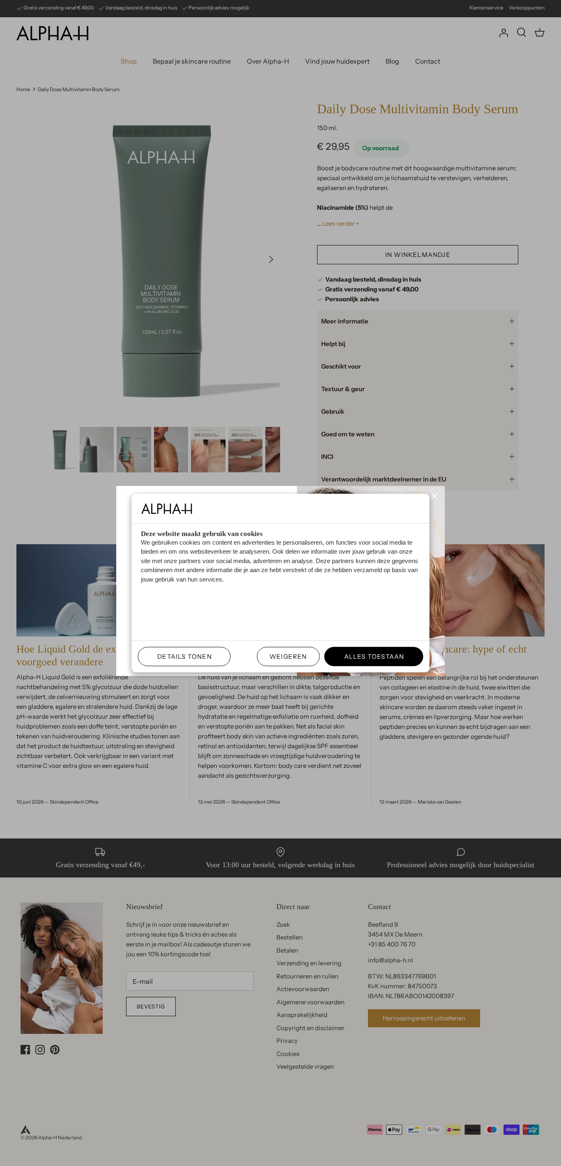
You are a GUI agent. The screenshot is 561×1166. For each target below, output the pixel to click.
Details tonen (181, 656)
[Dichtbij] (434, 496)
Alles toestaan (371, 656)
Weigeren (288, 656)
